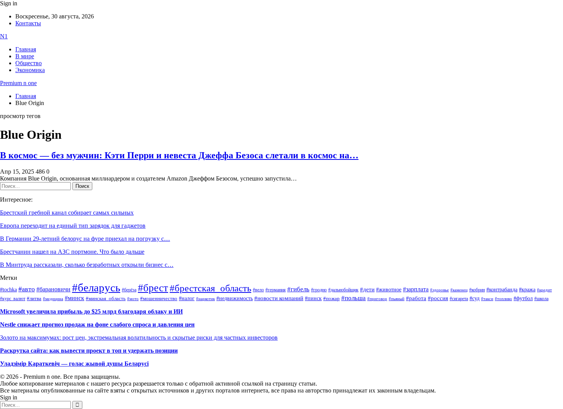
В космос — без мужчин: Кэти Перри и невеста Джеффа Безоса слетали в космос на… (179, 155)
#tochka (8, 289)
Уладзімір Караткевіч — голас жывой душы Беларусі (74, 363)
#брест (153, 288)
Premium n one (18, 83)
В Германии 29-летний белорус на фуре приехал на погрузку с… (85, 238)
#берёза (129, 289)
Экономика (30, 70)
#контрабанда (501, 289)
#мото (133, 298)
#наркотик (205, 299)
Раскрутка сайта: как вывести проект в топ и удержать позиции (89, 350)
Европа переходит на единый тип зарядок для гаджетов (73, 225)
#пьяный (396, 298)
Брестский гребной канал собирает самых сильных (67, 212)
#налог (187, 298)
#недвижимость (234, 298)
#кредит (544, 289)
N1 (4, 36)
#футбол (523, 298)
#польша (353, 298)
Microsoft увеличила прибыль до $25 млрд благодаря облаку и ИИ (91, 311)
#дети (367, 289)
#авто (26, 289)
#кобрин (477, 289)
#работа (416, 298)
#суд (475, 298)
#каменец (459, 289)
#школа (541, 298)
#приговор (377, 298)
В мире (24, 56)
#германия (275, 289)
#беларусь (96, 287)
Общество (28, 63)
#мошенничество (158, 298)
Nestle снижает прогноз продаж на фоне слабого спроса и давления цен (97, 324)
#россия (438, 298)
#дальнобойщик (343, 289)
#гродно (319, 289)
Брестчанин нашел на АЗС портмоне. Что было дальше (72, 251)
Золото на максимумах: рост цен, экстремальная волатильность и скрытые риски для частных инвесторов (139, 337)
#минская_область (106, 298)
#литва (34, 298)
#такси (487, 299)
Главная (25, 49)
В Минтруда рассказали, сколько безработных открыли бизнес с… (86, 264)
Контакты (28, 23)
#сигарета (459, 298)
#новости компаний (278, 298)
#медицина (53, 298)
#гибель (298, 289)
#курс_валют (12, 298)
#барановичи (53, 289)
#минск (74, 298)
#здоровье (439, 289)
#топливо (503, 298)
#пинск (313, 298)
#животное (388, 289)
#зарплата (416, 289)
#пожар (331, 298)
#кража (527, 289)
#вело (258, 289)
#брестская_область (210, 288)
